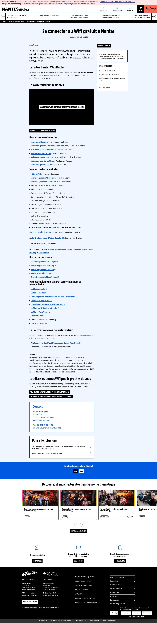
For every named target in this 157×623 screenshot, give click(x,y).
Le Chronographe (38, 289)
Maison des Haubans (39, 142)
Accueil (4, 21)
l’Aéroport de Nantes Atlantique (65, 343)
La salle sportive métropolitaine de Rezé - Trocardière (53, 297)
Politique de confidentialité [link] (136, 617)
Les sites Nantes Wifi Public (107, 71)
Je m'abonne (37, 561)
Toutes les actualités (78, 531)
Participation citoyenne (117, 577)
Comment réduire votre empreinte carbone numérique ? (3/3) (76, 510)
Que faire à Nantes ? (151, 9)
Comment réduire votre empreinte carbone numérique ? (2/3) (38, 510)
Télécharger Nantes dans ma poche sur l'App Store (48, 392)
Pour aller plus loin (104, 87)
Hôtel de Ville (36, 174)
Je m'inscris (78, 561)
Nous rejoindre (114, 581)
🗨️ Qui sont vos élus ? (29, 593)
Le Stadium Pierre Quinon (41, 301)
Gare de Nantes (40, 343)
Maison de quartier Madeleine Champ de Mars (50, 146)
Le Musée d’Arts (37, 293)
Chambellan (44, 253)
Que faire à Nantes (81, 590)
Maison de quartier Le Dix (41, 165)
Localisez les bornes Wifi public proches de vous (112, 79)
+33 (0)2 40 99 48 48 (44, 425)
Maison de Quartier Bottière (42, 150)
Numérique (33, 45)
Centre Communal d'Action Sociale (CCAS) (49, 238)
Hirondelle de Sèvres (63, 250)
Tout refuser (136, 613)
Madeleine (77, 250)
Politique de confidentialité (110, 620)
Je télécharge (120, 561)
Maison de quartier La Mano (42, 161)
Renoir (51, 250)
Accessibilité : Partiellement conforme (61, 620)
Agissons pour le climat (83, 585)
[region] (78, 16)
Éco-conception (43, 620)
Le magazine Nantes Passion (85, 598)
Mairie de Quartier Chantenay (43, 178)
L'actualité (78, 594)
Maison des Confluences (41, 153)
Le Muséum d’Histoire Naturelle (44, 308)
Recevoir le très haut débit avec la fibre (47, 453)
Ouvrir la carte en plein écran (41, 131)
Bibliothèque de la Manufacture (44, 277)
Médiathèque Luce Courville (42, 270)
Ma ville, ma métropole (83, 581)
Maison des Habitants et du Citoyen (45, 157)
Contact (101, 84)
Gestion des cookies (81, 620)
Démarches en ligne (117, 10)
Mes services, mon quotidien (16, 21)
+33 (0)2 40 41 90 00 (28, 579)
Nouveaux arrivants (116, 588)
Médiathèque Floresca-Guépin (43, 262)
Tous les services (104, 46)
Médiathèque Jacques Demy (42, 266)
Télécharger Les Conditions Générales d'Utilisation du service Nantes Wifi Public (58, 448)
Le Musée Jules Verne (39, 312)
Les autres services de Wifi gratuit (109, 74)
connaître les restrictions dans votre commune (117, 1)
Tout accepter (126, 613)
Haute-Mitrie (87, 250)
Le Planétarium (37, 316)
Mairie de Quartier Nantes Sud (43, 182)
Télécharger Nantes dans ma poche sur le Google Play (50, 397)
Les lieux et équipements (117, 604)
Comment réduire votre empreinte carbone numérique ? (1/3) (114, 510)
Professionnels (114, 592)
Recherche (130, 10)
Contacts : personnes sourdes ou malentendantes (40, 608)
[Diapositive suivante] (154, 16)
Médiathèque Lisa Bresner (41, 273)
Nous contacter (29, 602)
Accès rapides (103, 10)
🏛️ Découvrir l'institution (29, 595)
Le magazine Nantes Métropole (86, 602)
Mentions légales (94, 620)
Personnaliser (147, 613)
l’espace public (65, 4)
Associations (114, 596)
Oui (75, 471)
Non (81, 471)
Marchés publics (115, 585)
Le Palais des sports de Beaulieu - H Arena (48, 304)
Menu (140, 10)
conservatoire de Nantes (42, 232)
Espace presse (114, 600)
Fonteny (32, 253)
